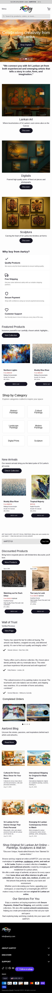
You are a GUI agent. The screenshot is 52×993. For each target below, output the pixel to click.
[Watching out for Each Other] (14, 579)
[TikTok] (3, 969)
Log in (5, 978)
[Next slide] (45, 712)
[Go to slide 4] (29, 724)
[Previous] (20, 59)
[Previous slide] (6, 712)
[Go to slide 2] (25, 724)
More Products (11, 562)
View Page (9, 631)
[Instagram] (6, 969)
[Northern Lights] (16, 354)
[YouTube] (13, 969)
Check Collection (12, 471)
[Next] (31, 59)
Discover (26, 130)
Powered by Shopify (8, 990)
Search (4, 974)
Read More (9, 742)
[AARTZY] (26, 9)
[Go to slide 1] (22, 724)
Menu (4, 9)
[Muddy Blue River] (14, 487)
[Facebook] (9, 969)
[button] (16, 384)
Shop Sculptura (26, 45)
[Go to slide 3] (27, 724)
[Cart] (47, 9)
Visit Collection (11, 335)
